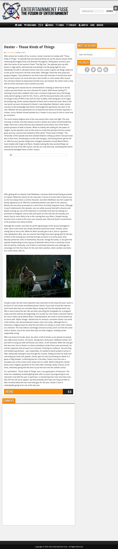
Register (100, 25)
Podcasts (72, 25)
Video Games (31, 25)
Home (20, 25)
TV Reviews (10, 52)
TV (42, 25)
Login (92, 25)
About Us (84, 25)
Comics (61, 25)
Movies (50, 25)
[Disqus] (38, 434)
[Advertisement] (59, 35)
